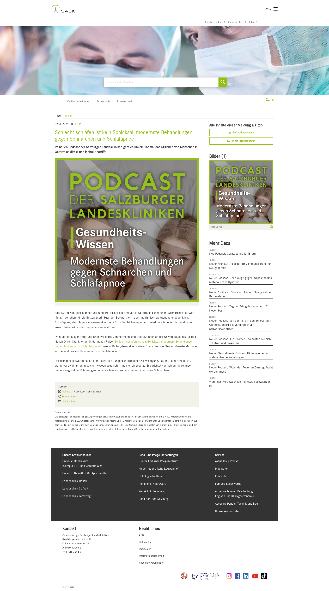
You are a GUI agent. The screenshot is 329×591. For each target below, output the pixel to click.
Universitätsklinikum (75, 461)
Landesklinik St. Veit (75, 488)
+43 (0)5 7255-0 (72, 551)
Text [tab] (59, 115)
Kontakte (221, 476)
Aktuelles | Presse (226, 461)
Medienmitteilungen (78, 101)
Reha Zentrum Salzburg (153, 498)
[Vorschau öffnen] (127, 230)
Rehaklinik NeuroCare (152, 483)
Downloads (103, 101)
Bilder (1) (218, 156)
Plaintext (66, 391)
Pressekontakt (125, 101)
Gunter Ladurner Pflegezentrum (158, 461)
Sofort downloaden (243, 132)
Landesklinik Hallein (75, 481)
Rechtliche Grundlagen (151, 562)
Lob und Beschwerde (228, 483)
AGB (141, 535)
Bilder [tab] (68, 115)
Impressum (145, 549)
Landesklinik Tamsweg (76, 496)
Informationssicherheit (151, 555)
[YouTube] (255, 576)
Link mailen (68, 401)
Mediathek (221, 468)
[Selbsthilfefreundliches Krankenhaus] (184, 575)
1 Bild (78, 124)
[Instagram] (229, 576)
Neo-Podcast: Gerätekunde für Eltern (232, 253)
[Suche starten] (222, 82)
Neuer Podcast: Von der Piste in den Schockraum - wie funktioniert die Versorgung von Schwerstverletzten (241, 325)
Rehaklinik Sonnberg (151, 491)
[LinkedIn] (246, 576)
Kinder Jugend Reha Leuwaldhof (159, 468)
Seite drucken (69, 396)
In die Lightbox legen (243, 140)
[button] (270, 100)
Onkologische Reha (151, 476)
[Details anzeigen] (270, 227)
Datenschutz (146, 542)
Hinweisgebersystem (228, 511)
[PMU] (207, 576)
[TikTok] (264, 576)
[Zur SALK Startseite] (63, 9)
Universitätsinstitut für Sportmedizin (85, 473)
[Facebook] (237, 576)
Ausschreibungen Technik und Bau (236, 503)
